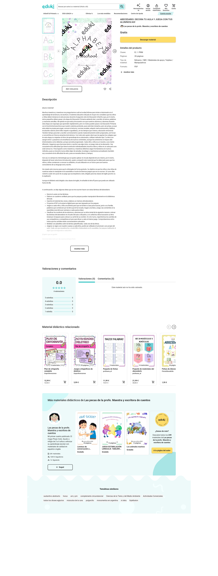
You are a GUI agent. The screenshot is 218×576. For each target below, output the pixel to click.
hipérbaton (133, 500)
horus (65, 496)
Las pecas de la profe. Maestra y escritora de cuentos (146, 26)
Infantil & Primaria (50, 13)
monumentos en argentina (107, 500)
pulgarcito (90, 500)
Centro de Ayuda (137, 13)
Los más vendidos (103, 13)
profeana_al (107, 371)
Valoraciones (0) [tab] (86, 278)
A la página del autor (162, 450)
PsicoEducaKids (167, 371)
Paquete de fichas (110, 369)
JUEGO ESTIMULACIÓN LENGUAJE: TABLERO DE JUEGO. (111, 448)
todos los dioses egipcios (54, 500)
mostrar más (79, 249)
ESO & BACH (66, 13)
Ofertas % (89, 13)
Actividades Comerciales (153, 496)
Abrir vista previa (72, 89)
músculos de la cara (75, 500)
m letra (123, 500)
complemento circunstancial (92, 496)
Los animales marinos (136, 447)
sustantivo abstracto (52, 496)
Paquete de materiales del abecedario (143, 370)
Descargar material (148, 40)
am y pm (74, 496)
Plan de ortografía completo (51, 370)
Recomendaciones (120, 13)
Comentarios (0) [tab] (106, 278)
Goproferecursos (50, 373)
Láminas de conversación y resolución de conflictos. (87, 448)
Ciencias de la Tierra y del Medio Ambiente (123, 496)
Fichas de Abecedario (171, 369)
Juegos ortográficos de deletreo (83, 370)
